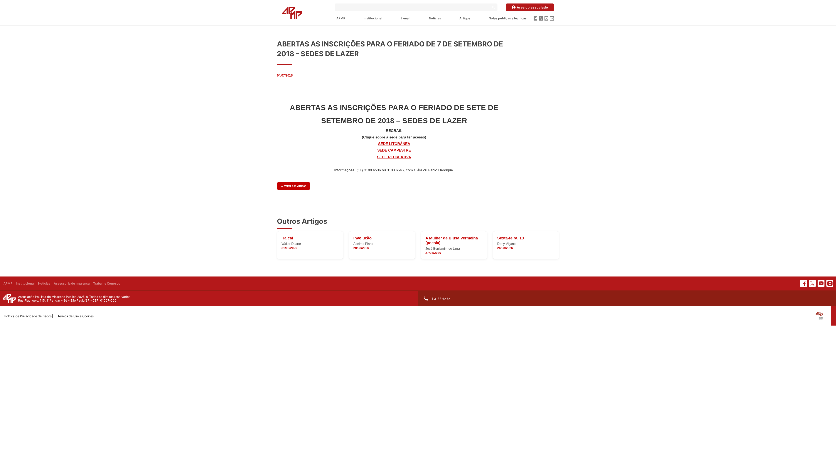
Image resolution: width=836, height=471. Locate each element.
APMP (340, 18)
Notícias (435, 18)
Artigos (464, 18)
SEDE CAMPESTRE (394, 150)
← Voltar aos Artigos (293, 186)
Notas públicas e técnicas (508, 18)
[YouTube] (546, 18)
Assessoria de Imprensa (72, 283)
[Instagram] (552, 18)
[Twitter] (541, 18)
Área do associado (532, 7)
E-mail (405, 18)
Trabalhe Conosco (106, 283)
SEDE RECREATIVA (394, 157)
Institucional (373, 18)
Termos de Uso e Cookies (75, 316)
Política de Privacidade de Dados (28, 316)
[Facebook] (535, 18)
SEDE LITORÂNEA (394, 144)
